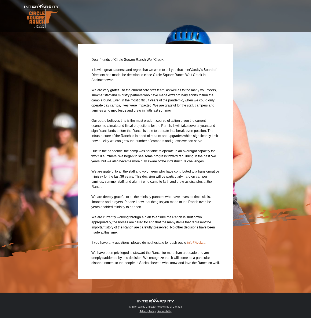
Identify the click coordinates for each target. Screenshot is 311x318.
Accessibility (164, 311)
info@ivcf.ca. (196, 242)
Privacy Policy (148, 311)
